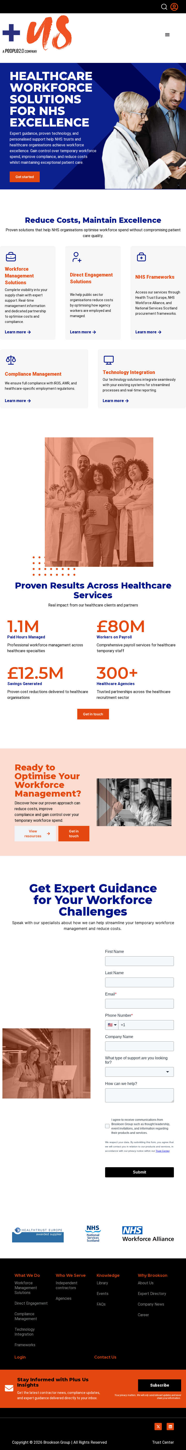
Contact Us (105, 1357)
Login (20, 1357)
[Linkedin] (170, 1426)
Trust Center (163, 1442)
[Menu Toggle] (167, 34)
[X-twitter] (158, 1426)
